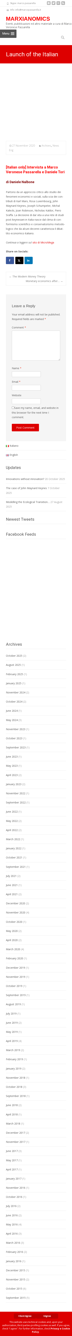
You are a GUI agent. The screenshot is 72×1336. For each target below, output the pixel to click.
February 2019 (14, 1059)
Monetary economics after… (44, 281)
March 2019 (13, 1050)
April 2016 (12, 1233)
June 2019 (12, 1022)
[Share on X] (19, 260)
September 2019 (16, 995)
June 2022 (12, 811)
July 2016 (11, 1206)
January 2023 (13, 784)
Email (16, 381)
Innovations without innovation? (25, 479)
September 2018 (16, 1096)
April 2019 (12, 1041)
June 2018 (12, 1105)
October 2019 (14, 986)
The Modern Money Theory (27, 276)
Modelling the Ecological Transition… (28, 502)
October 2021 (14, 857)
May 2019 (12, 1032)
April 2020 (12, 940)
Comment (19, 327)
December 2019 (15, 967)
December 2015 (15, 1270)
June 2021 (12, 885)
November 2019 (15, 977)
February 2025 (14, 674)
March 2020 (13, 949)
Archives (46, 145)
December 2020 (15, 903)
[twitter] (53, 4)
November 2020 (15, 912)
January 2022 (13, 848)
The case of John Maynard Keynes (26, 488)
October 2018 (14, 1087)
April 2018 (12, 1114)
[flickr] (58, 4)
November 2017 (15, 1142)
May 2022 (12, 821)
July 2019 (11, 1013)
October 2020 (14, 922)
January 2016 (13, 1261)
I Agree (47, 1316)
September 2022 (16, 802)
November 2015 (15, 1279)
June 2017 (12, 1151)
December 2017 (15, 1132)
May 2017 (12, 1160)
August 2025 (13, 665)
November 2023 (15, 729)
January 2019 (13, 1068)
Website (16, 395)
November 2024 (15, 692)
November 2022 (15, 793)
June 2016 (12, 1215)
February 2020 (14, 958)
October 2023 (14, 738)
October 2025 (14, 655)
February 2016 (14, 1252)
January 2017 (13, 1178)
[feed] (63, 4)
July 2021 (11, 876)
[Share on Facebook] (10, 260)
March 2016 (13, 1242)
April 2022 (12, 830)
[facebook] (49, 4)
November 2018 (15, 1077)
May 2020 (12, 931)
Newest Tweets (20, 519)
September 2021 (16, 866)
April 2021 (12, 894)
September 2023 (16, 747)
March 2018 (13, 1123)
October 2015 (14, 1288)
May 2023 (12, 765)
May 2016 (12, 1224)
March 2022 (13, 839)
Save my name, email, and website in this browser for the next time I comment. (35, 412)
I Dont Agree (25, 1316)
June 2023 (12, 756)
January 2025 (13, 683)
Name (16, 368)
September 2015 (16, 1297)
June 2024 (12, 710)
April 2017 (12, 1169)
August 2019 (13, 1004)
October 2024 (14, 701)
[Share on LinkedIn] (29, 260)
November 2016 (15, 1187)
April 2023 (12, 775)
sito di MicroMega (43, 242)
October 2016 (14, 1197)
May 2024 (12, 720)
